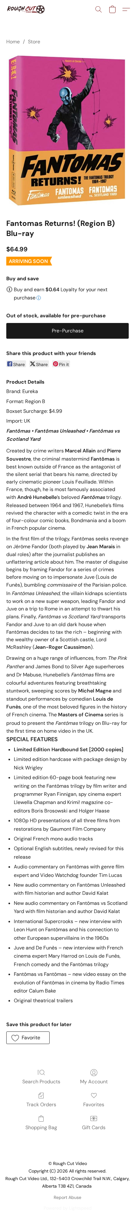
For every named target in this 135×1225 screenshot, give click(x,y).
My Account (94, 1081)
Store (34, 41)
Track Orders (41, 1104)
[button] (27, 9)
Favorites (93, 1104)
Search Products (41, 1081)
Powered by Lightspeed (68, 1208)
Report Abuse (67, 1197)
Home (13, 41)
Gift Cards (93, 1127)
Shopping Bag (41, 1127)
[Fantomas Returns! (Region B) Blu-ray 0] (67, 130)
